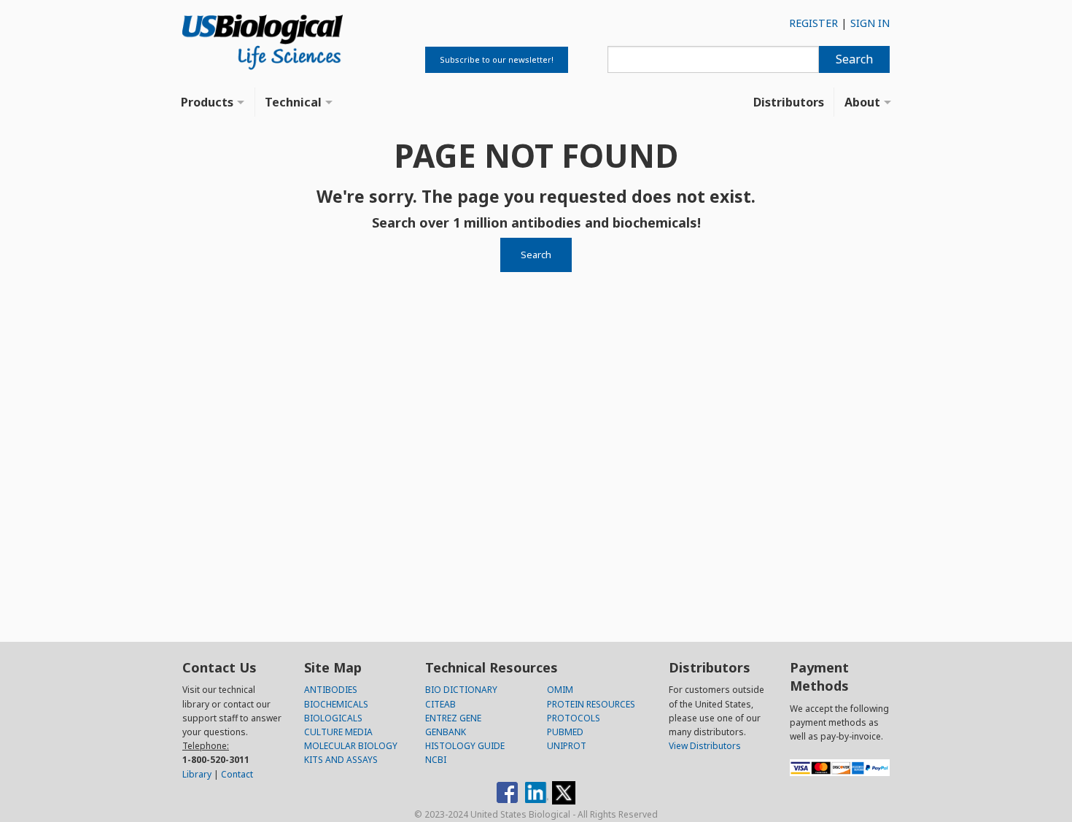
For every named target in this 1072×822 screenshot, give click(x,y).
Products (207, 102)
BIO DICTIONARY (461, 689)
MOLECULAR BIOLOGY (350, 746)
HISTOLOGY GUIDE (465, 746)
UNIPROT (566, 746)
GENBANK (445, 732)
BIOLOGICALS (333, 718)
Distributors (788, 102)
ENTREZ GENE (453, 718)
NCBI (435, 759)
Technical (293, 102)
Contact (237, 774)
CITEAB (440, 704)
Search (854, 59)
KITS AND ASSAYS (341, 759)
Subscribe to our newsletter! (497, 59)
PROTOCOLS (573, 718)
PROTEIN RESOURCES (591, 704)
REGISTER (813, 23)
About (862, 102)
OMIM (560, 689)
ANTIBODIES (330, 689)
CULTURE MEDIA (338, 732)
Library (196, 774)
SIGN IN (870, 23)
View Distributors (705, 746)
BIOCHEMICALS (336, 704)
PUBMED (565, 732)
